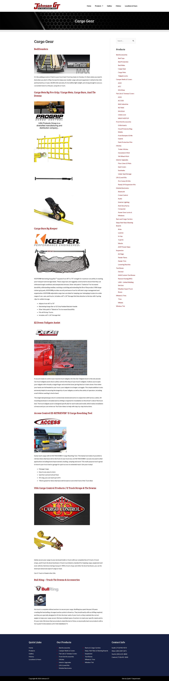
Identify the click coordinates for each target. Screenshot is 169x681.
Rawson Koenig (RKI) (125, 279)
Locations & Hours (131, 6)
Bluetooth (121, 191)
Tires (120, 299)
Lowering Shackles (124, 264)
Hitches (118, 146)
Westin (120, 243)
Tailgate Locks (123, 76)
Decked (120, 271)
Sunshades (121, 170)
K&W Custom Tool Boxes (126, 275)
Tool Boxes (120, 268)
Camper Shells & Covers (124, 79)
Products (98, 6)
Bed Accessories (121, 55)
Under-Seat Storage (124, 174)
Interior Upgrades (122, 160)
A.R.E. (120, 97)
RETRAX (121, 108)
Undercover (122, 115)
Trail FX (120, 240)
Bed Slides (121, 65)
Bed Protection (123, 62)
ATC (119, 86)
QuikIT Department (133, 678)
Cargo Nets (122, 72)
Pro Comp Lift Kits (124, 181)
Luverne (120, 233)
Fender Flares (122, 257)
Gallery (109, 6)
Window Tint (120, 306)
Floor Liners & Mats (124, 163)
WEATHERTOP (123, 118)
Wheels (120, 302)
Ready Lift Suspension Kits (127, 184)
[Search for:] (126, 41)
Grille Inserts (122, 125)
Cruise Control (123, 195)
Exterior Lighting (123, 202)
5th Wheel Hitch (123, 156)
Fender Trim (122, 261)
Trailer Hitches (123, 149)
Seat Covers (122, 167)
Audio (120, 199)
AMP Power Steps (124, 247)
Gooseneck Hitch (124, 153)
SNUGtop (121, 90)
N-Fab (120, 236)
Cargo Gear (122, 69)
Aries (120, 229)
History (118, 6)
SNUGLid (121, 111)
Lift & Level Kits (121, 177)
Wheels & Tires (121, 295)
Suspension (120, 250)
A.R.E (120, 83)
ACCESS (121, 100)
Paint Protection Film (125, 142)
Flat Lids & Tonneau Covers (125, 93)
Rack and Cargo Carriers (124, 219)
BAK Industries (123, 104)
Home (89, 6)
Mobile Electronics (122, 188)
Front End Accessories (123, 122)
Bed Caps (121, 58)
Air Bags (121, 254)
